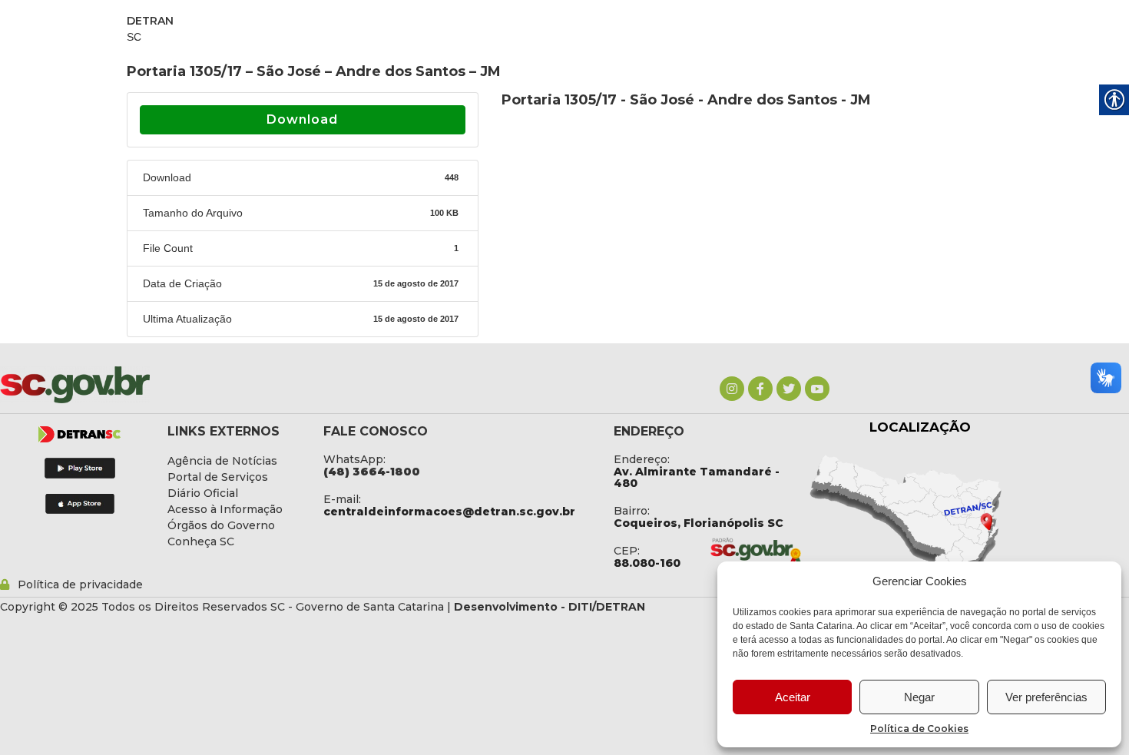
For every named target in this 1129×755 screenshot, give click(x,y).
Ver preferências (1046, 697)
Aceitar (792, 697)
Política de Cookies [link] (919, 728)
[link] (732, 388)
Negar (919, 697)
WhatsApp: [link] (354, 459)
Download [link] (302, 119)
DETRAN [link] (150, 21)
